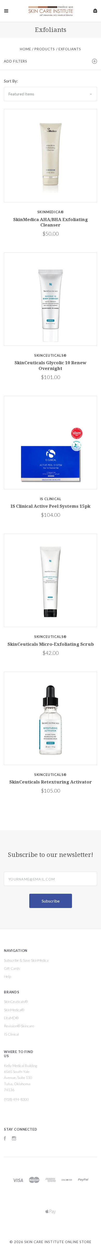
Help (7, 976)
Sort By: (11, 81)
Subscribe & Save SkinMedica (26, 960)
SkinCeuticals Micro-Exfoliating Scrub (51, 644)
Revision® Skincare (19, 1026)
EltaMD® (11, 1018)
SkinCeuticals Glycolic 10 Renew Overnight (50, 365)
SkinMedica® (14, 1010)
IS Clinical (11, 1034)
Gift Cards (12, 968)
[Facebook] (5, 1139)
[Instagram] (14, 1139)
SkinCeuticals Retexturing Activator (50, 782)
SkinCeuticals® (16, 1001)
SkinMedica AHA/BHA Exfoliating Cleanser (50, 222)
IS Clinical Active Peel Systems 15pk (50, 506)
